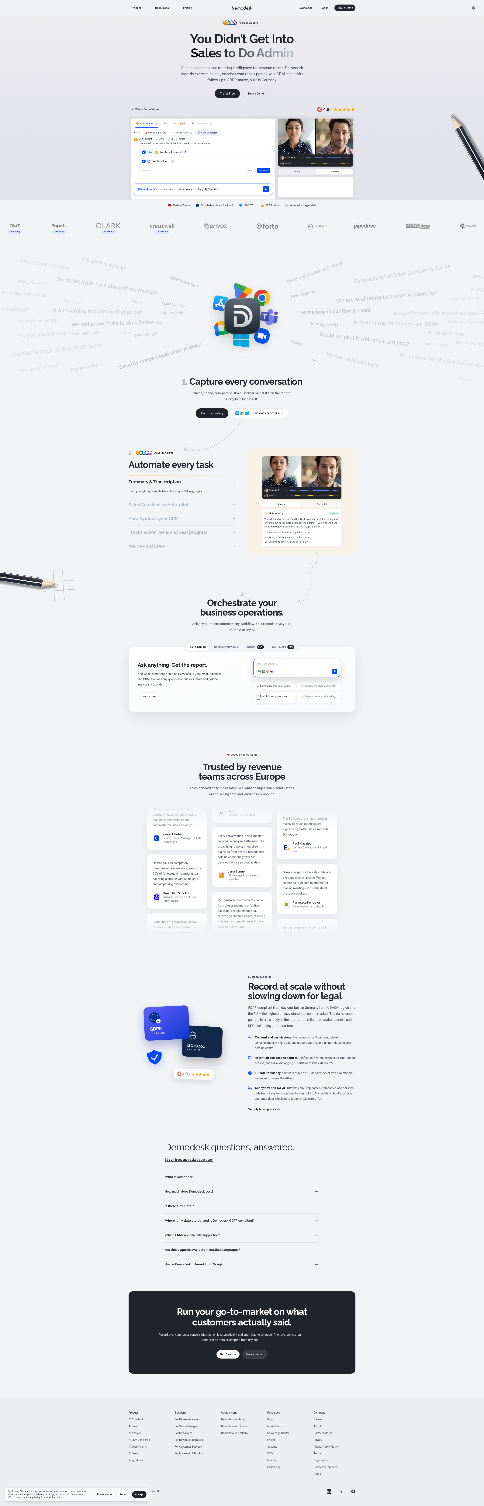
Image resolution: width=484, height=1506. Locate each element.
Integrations (136, 1460)
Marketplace (274, 1426)
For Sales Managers (187, 1426)
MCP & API (282, 646)
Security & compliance (262, 1109)
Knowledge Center (278, 1433)
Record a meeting (212, 413)
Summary (282, 504)
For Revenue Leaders (187, 1419)
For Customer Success (188, 1446)
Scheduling (274, 1467)
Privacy (318, 1439)
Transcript (334, 172)
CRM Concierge (208, 132)
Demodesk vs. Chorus (234, 1426)
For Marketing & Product (189, 1453)
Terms (317, 1453)
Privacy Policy (33, 1497)
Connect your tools (226, 646)
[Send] (266, 189)
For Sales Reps (183, 1433)
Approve (263, 170)
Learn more (148, 696)
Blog (270, 1419)
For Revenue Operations (189, 1439)
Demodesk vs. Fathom (234, 1433)
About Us (319, 1426)
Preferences (104, 1494)
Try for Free (227, 93)
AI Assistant (136, 1419)
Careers (318, 1419)
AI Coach (134, 1426)
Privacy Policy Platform (327, 1446)
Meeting (272, 1460)
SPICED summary (155, 132)
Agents (254, 646)
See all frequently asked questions (189, 1159)
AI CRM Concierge (139, 1439)
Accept (139, 1494)
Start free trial (228, 1354)
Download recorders (265, 413)
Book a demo (254, 1354)
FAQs (270, 1453)
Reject (250, 170)
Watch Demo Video (147, 109)
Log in (324, 7)
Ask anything (198, 646)
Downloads (306, 7)
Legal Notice (321, 1460)
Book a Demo (345, 7)
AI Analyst (135, 1433)
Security (272, 1446)
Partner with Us (323, 1433)
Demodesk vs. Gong (233, 1419)
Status (318, 1473)
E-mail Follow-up (182, 132)
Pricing (187, 7)
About (297, 172)
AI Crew (133, 1453)
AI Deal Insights (138, 1446)
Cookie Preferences (325, 1467)
